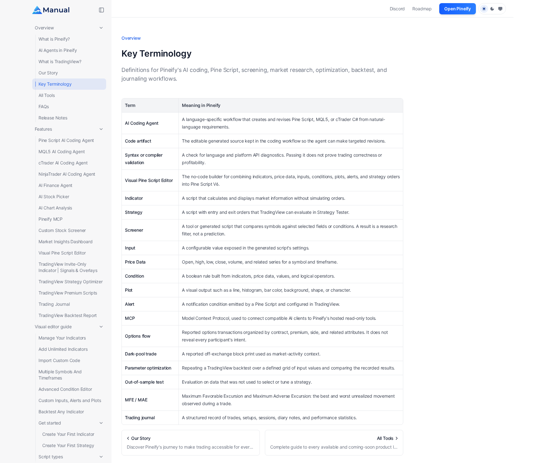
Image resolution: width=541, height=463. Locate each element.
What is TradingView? (60, 61)
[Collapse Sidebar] (101, 10)
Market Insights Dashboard (66, 241)
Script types (51, 456)
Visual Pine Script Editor (62, 252)
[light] (484, 9)
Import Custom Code (59, 360)
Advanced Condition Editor (65, 389)
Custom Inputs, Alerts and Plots (70, 400)
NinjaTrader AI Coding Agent (67, 174)
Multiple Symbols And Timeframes (60, 374)
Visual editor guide (53, 326)
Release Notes (53, 117)
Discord (397, 8)
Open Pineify (457, 8)
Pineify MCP (51, 219)
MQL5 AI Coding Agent (62, 151)
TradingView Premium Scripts (68, 292)
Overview (44, 27)
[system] (500, 9)
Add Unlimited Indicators (63, 349)
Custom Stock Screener (62, 230)
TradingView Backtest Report (68, 315)
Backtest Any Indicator (61, 411)
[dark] (492, 9)
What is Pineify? (54, 39)
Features (43, 129)
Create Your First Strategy (68, 445)
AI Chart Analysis (55, 207)
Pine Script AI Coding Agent (66, 140)
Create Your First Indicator (68, 434)
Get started (50, 422)
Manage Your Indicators (62, 337)
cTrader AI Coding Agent (63, 162)
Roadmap (422, 8)
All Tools (46, 95)
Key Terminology (55, 84)
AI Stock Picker (54, 196)
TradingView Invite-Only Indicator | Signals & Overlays (68, 267)
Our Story (48, 72)
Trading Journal (54, 304)
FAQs (44, 106)
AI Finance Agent (55, 185)
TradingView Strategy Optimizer (71, 281)
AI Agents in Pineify (58, 50)
